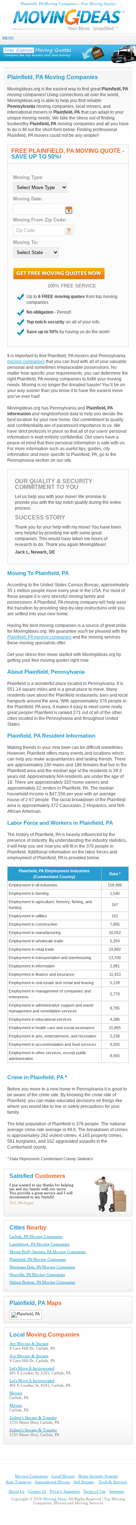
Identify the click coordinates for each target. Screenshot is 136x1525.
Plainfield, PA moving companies (39, 637)
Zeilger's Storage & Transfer (33, 1418)
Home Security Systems (98, 1476)
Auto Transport (18, 1482)
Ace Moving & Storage (29, 1344)
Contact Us (37, 1491)
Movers (15, 1393)
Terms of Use (94, 1491)
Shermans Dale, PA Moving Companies (42, 1267)
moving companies (26, 361)
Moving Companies (31, 1476)
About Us (16, 1491)
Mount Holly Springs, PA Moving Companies (47, 1252)
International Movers (52, 1482)
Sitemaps (116, 1491)
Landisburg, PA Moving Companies (39, 1244)
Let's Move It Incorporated (31, 1368)
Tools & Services (113, 1482)
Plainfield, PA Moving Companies (37, 1259)
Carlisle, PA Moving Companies (35, 1237)
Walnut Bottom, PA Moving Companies (42, 1282)
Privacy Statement (65, 1491)
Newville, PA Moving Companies (37, 1275)
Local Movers (63, 1476)
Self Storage (84, 1482)
